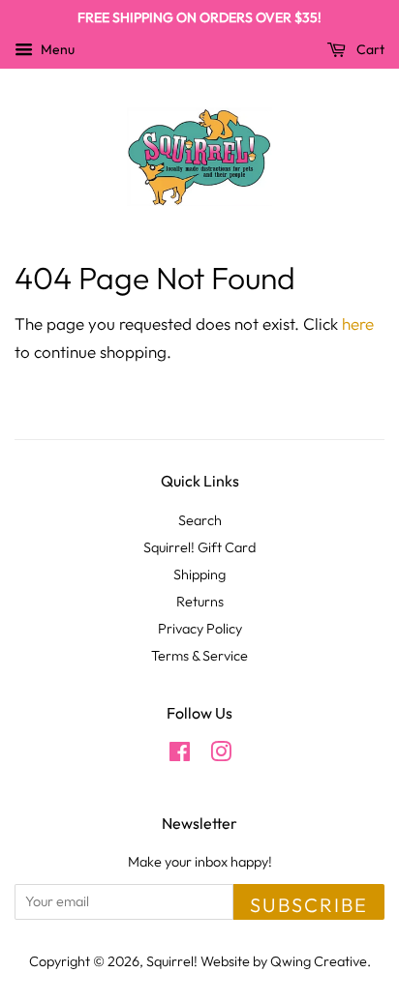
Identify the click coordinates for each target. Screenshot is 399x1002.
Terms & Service (199, 655)
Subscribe (309, 905)
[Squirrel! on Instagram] (220, 755)
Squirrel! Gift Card (199, 547)
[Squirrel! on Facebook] (180, 755)
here (358, 323)
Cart (368, 49)
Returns (200, 601)
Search (200, 520)
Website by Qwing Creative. (285, 961)
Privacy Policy (200, 628)
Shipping (199, 574)
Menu (56, 49)
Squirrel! (172, 961)
